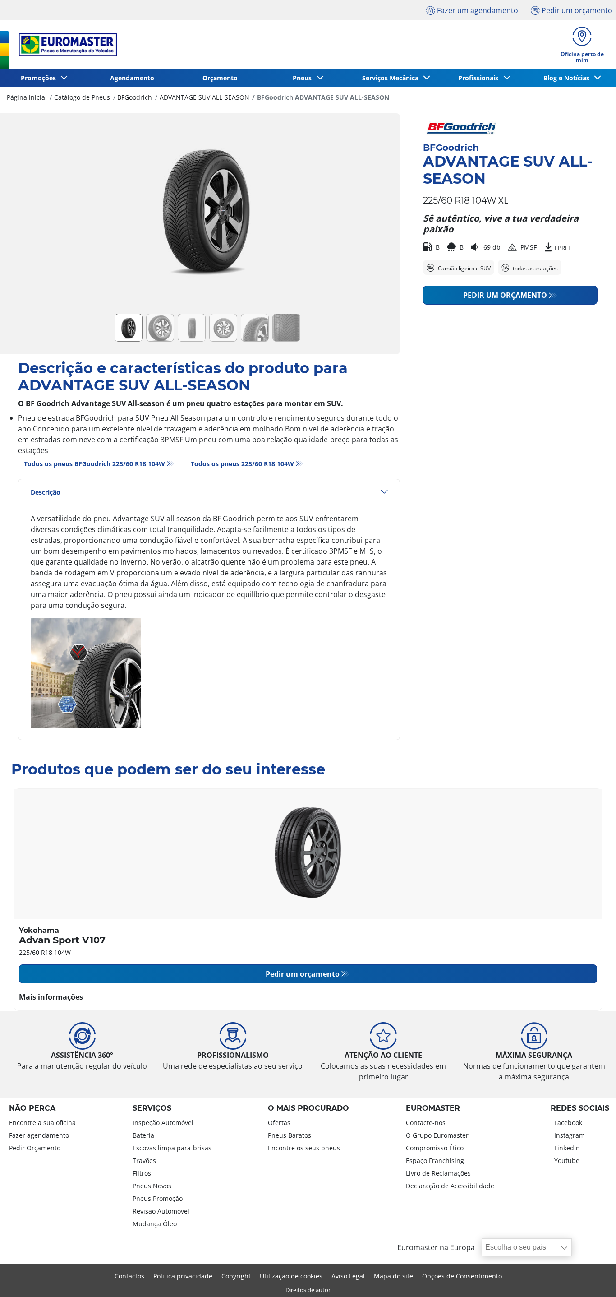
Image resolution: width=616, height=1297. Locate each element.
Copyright (236, 1276)
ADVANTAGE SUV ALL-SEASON (204, 97)
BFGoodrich (134, 97)
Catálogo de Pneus (82, 97)
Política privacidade (182, 1276)
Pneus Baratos (289, 1135)
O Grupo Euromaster (437, 1135)
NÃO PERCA (32, 1108)
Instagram (569, 1135)
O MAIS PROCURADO (308, 1108)
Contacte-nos (426, 1122)
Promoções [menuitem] (40, 78)
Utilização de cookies (291, 1276)
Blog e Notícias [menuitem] (568, 78)
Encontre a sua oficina (42, 1122)
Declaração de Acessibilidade (450, 1185)
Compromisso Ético (435, 1148)
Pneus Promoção (158, 1198)
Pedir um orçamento (505, 295)
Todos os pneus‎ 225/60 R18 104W (242, 463)
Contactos (129, 1276)
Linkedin (567, 1148)
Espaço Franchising (435, 1160)
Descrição (45, 492)
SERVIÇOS (152, 1108)
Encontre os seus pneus (304, 1148)
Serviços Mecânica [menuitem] (392, 78)
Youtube (566, 1160)
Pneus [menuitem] (304, 78)
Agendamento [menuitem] (132, 78)
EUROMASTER (433, 1108)
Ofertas (279, 1122)
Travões (144, 1160)
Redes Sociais (580, 1108)
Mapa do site (393, 1276)
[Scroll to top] (592, 1278)
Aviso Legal (348, 1276)
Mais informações (51, 997)
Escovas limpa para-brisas (172, 1148)
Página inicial (27, 97)
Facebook (568, 1122)
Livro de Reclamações (438, 1173)
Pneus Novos (152, 1185)
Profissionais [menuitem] (480, 78)
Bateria (143, 1135)
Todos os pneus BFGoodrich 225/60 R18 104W (94, 463)
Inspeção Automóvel (163, 1122)
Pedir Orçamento (34, 1148)
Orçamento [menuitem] (220, 78)
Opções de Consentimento (462, 1276)
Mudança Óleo (155, 1223)
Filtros (142, 1173)
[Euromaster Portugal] (65, 44)
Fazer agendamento (39, 1135)
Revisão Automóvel (161, 1211)
